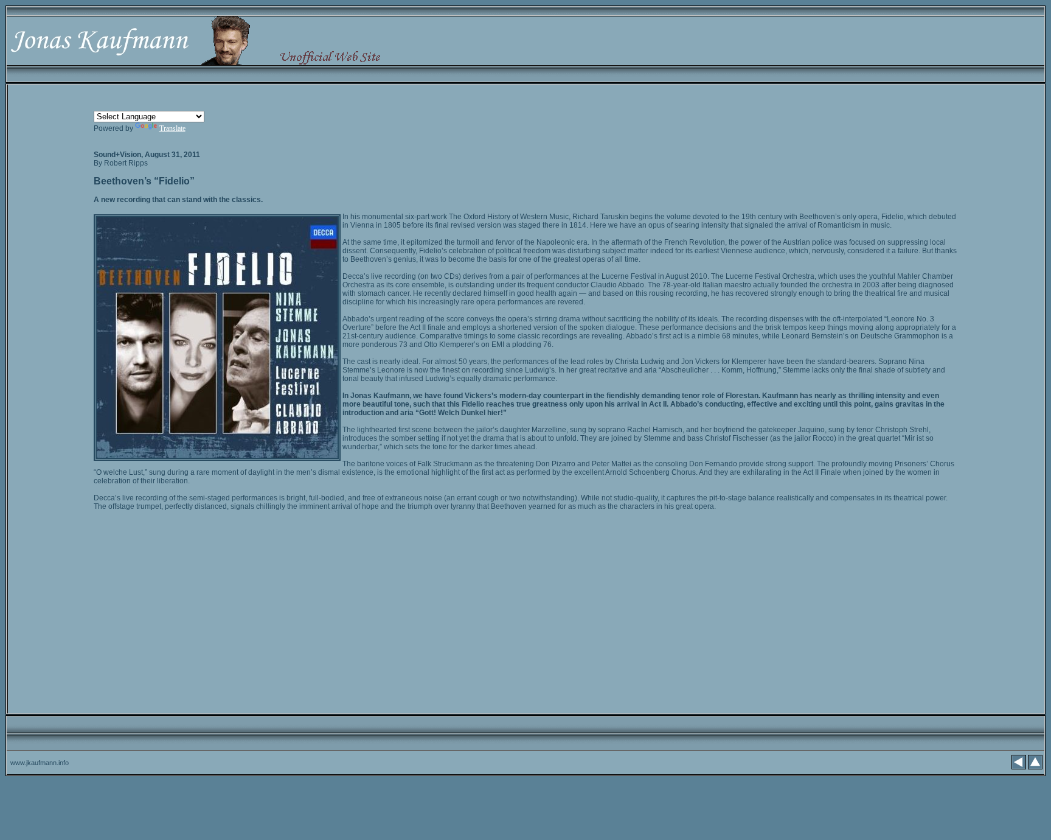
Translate (172, 128)
